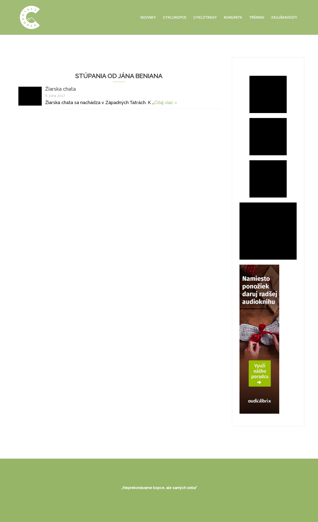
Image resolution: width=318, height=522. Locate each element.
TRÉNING (256, 17)
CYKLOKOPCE (174, 17)
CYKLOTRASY (205, 17)
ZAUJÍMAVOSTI (284, 17)
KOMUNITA (233, 17)
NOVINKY (148, 17)
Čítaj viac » (165, 102)
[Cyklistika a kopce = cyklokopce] (29, 17)
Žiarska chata (60, 89)
